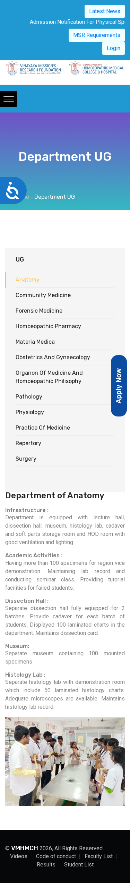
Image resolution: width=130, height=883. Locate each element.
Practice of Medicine (43, 427)
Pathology (29, 396)
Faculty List (99, 856)
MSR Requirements (96, 35)
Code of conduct (56, 856)
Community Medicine (43, 295)
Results (46, 864)
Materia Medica (35, 342)
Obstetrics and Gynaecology (53, 357)
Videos (18, 856)
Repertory (28, 443)
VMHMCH (24, 848)
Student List (79, 864)
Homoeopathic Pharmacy (48, 326)
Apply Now (118, 385)
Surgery (26, 458)
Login (113, 48)
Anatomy (28, 279)
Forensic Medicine (39, 310)
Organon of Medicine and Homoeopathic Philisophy (49, 377)
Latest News (104, 11)
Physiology (30, 412)
